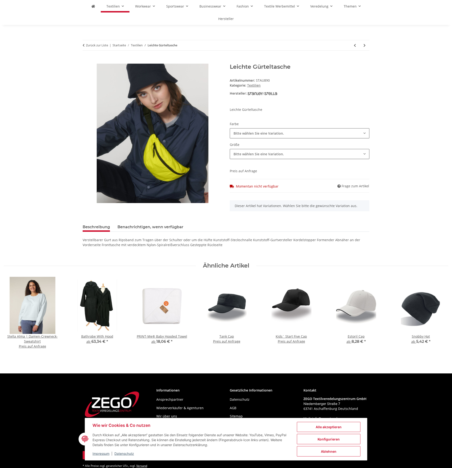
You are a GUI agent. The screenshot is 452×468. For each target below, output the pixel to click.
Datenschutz (124, 454)
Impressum (101, 454)
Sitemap (236, 416)
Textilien (254, 85)
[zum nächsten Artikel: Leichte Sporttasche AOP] (364, 45)
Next (440, 316)
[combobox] (299, 133)
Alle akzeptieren (329, 427)
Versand (141, 466)
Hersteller (226, 18)
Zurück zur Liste (97, 45)
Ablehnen (328, 451)
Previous (12, 316)
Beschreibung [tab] (96, 227)
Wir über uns (166, 416)
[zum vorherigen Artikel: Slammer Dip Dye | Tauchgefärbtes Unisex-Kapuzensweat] (355, 45)
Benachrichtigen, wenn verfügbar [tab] (150, 227)
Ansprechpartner (169, 399)
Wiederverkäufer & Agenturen (180, 408)
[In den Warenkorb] (86, 61)
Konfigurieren (329, 439)
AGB (233, 408)
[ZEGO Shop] (93, 6)
